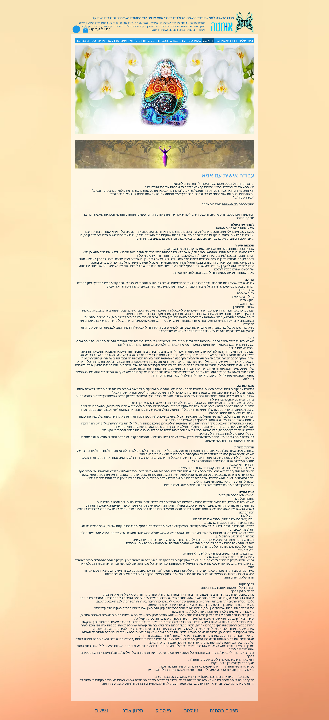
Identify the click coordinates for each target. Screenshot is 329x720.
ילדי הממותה (230, 204)
